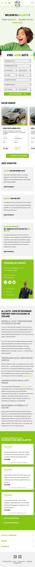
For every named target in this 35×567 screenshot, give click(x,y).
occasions (15, 268)
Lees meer (7, 459)
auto (23, 351)
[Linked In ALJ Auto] (19, 556)
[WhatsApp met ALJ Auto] (2, 3)
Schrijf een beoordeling (11, 523)
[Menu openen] (32, 2)
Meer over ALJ (9, 292)
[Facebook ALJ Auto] (15, 556)
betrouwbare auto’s (25, 386)
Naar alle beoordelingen (11, 518)
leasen (10, 270)
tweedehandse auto (28, 376)
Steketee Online (17, 563)
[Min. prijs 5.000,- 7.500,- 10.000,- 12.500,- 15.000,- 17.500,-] (10, 75)
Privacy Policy (21, 561)
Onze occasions (10, 289)
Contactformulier (10, 295)
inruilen (15, 270)
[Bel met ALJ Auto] (6, 3)
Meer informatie (9, 187)
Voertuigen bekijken (17, 94)
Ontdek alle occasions (19, 156)
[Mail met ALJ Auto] (9, 3)
